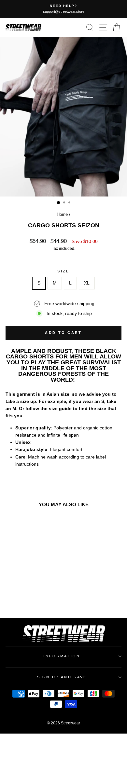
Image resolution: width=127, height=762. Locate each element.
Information (61, 656)
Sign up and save (62, 677)
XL (87, 283)
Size (63, 271)
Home (62, 214)
